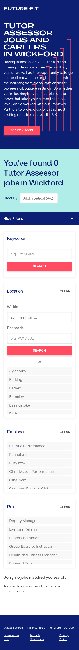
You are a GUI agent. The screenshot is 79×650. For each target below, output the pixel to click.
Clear (65, 291)
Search (39, 266)
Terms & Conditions (37, 637)
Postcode (15, 328)
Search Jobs (22, 130)
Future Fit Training (24, 627)
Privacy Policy (64, 637)
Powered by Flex (11, 637)
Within (12, 306)
